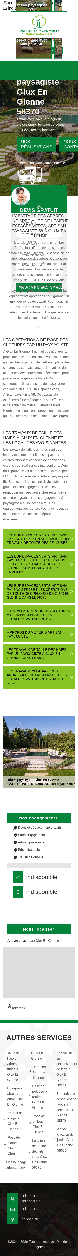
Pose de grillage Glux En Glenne (39, 1124)
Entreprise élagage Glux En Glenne (15, 1121)
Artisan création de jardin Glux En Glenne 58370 (65, 1139)
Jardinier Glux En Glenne (39, 1072)
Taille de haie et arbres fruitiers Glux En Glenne (13, 1066)
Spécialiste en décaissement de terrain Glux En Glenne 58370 (65, 1069)
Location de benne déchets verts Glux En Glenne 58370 (40, 1154)
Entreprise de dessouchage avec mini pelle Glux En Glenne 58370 (65, 1107)
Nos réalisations (36, 144)
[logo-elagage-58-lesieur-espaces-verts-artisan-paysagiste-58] (39, 24)
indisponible (41, 877)
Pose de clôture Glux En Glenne (14, 1145)
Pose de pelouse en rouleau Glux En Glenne (40, 1096)
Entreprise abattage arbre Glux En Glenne (15, 1096)
